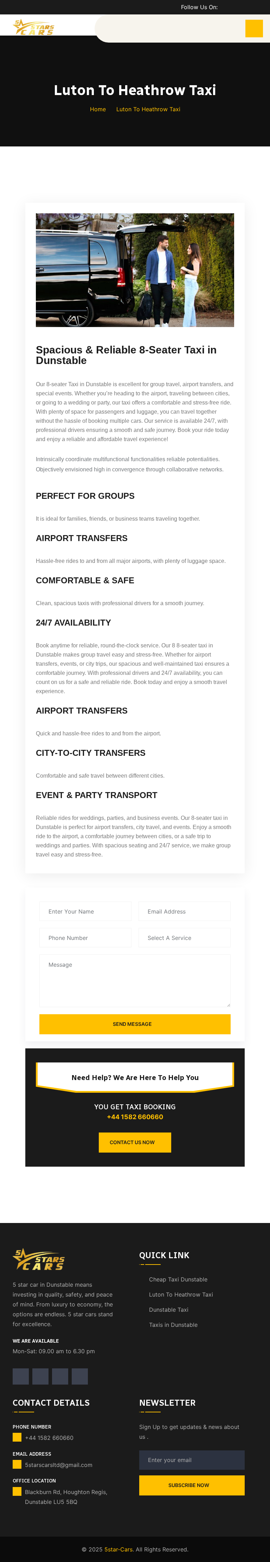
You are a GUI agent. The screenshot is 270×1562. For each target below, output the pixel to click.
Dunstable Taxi (168, 1309)
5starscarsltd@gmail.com (58, 1464)
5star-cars (118, 1549)
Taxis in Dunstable (173, 1324)
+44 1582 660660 (135, 1117)
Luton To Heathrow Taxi (181, 1294)
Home (98, 109)
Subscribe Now (189, 1485)
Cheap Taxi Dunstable (178, 1279)
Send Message (132, 1024)
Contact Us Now (132, 1142)
